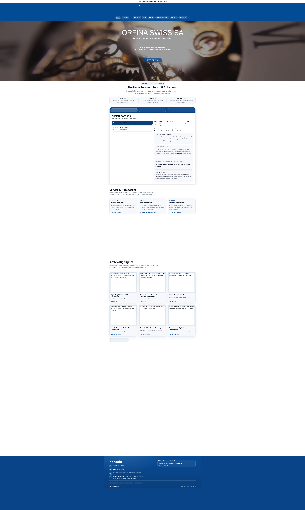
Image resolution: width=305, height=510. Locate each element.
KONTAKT (173, 17)
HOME (118, 17)
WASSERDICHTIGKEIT (162, 17)
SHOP (144, 17)
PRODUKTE (137, 17)
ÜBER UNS (125, 17)
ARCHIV (151, 17)
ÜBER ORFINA (152, 60)
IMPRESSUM (183, 17)
